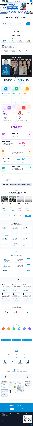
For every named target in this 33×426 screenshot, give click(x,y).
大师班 (14, 255)
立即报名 (29, 264)
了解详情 (4, 210)
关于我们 (25, 1)
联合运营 (15, 1)
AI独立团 (13, 1)
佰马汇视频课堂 (2, 421)
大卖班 (17, 255)
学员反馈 (19, 1)
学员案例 (17, 1)
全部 (12, 255)
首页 (8, 1)
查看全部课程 (27, 215)
